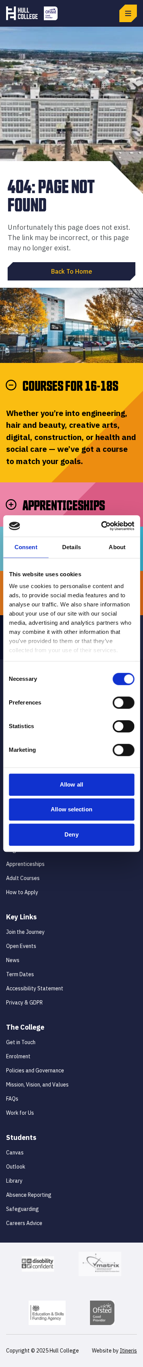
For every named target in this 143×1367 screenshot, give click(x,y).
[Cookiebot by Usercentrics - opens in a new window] (101, 526)
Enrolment (18, 1056)
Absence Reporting (28, 1194)
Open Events (21, 946)
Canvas (15, 1152)
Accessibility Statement (34, 988)
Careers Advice (24, 1223)
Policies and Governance (35, 1070)
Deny (71, 834)
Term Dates (20, 974)
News (12, 960)
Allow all (71, 784)
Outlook (15, 1166)
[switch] (123, 702)
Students (21, 1137)
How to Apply (22, 892)
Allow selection (71, 809)
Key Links (21, 916)
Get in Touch (20, 1042)
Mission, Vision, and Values (37, 1084)
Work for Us (20, 1112)
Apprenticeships (25, 864)
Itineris (128, 1350)
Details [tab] (71, 547)
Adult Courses (23, 878)
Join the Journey (25, 932)
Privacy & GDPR (24, 1002)
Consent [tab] (25, 547)
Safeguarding (22, 1209)
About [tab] (117, 547)
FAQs (12, 1098)
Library (14, 1180)
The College (25, 1027)
